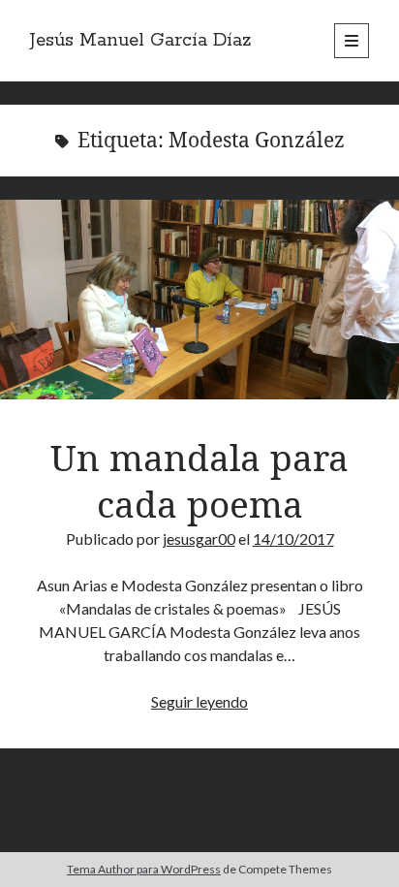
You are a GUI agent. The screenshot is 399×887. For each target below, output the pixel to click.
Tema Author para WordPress (144, 869)
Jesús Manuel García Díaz (141, 40)
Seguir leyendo (199, 701)
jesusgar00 (199, 538)
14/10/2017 (293, 538)
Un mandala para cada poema (199, 299)
